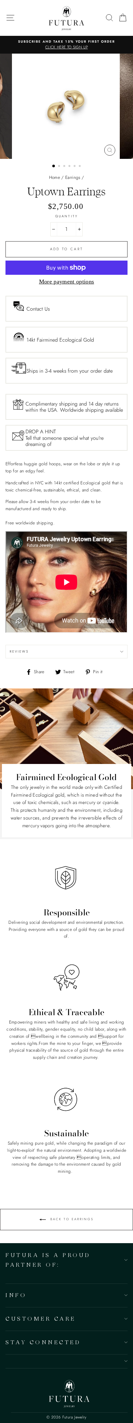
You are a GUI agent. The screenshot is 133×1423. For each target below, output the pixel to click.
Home (54, 177)
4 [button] (70, 166)
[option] (66, 45)
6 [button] (80, 166)
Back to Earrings (71, 1219)
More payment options (66, 281)
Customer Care (40, 1318)
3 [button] (64, 166)
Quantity (66, 216)
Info (15, 1295)
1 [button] (54, 166)
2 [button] (59, 166)
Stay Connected (43, 1342)
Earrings (72, 177)
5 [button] (75, 166)
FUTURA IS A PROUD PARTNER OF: (48, 1260)
